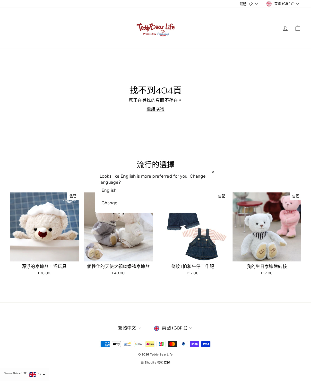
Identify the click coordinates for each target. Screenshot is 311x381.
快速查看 (44, 255)
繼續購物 (155, 109)
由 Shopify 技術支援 (155, 362)
